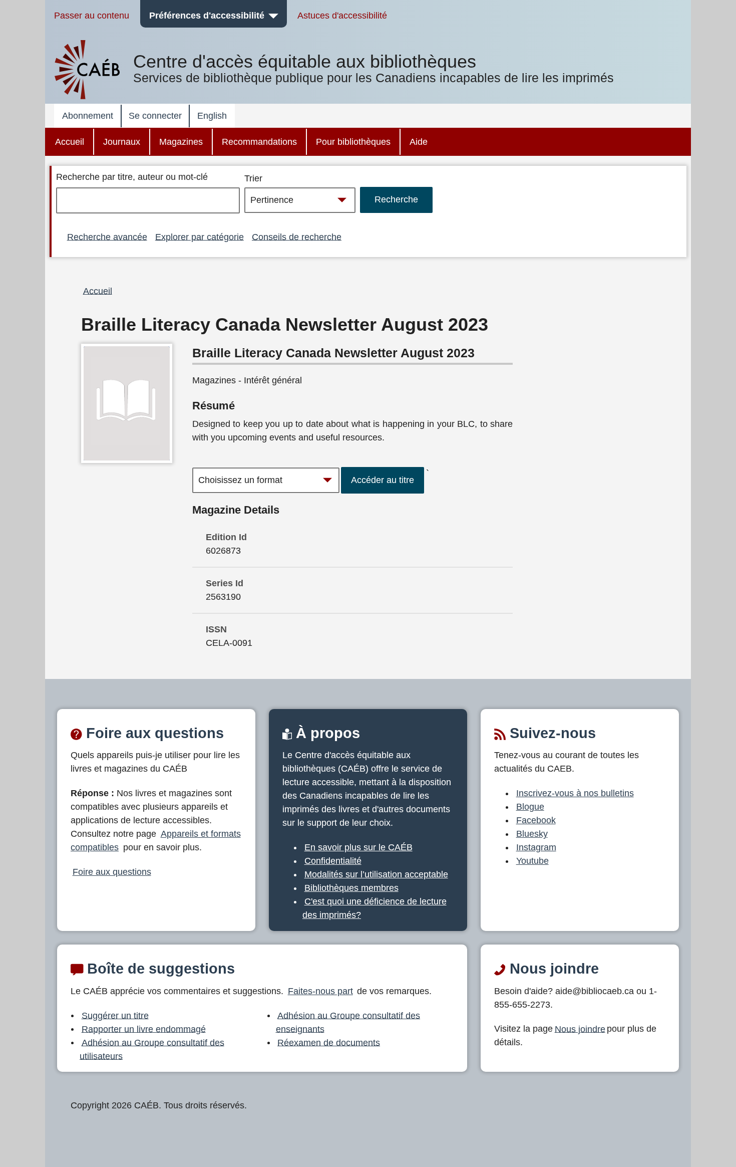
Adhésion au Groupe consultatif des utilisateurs (152, 1049)
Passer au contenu (91, 16)
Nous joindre (580, 1029)
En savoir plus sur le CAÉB (358, 847)
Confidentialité (332, 861)
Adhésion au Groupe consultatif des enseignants (348, 1022)
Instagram (536, 847)
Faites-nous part (320, 991)
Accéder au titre (382, 480)
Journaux (121, 142)
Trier (253, 178)
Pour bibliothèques (353, 142)
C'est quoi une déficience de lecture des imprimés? (374, 908)
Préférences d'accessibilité (206, 16)
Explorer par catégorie (199, 236)
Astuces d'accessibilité (342, 16)
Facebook (536, 820)
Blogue (530, 807)
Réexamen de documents (328, 1042)
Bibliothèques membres (351, 888)
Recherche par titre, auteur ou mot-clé (132, 177)
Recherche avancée (107, 236)
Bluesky (532, 834)
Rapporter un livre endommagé (144, 1029)
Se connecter (155, 116)
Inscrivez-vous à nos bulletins (575, 793)
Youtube (532, 861)
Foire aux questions (112, 872)
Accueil (69, 142)
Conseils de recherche (296, 236)
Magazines (181, 142)
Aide (419, 142)
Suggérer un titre (115, 1015)
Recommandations (259, 142)
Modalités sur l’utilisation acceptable (376, 874)
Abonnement (87, 116)
